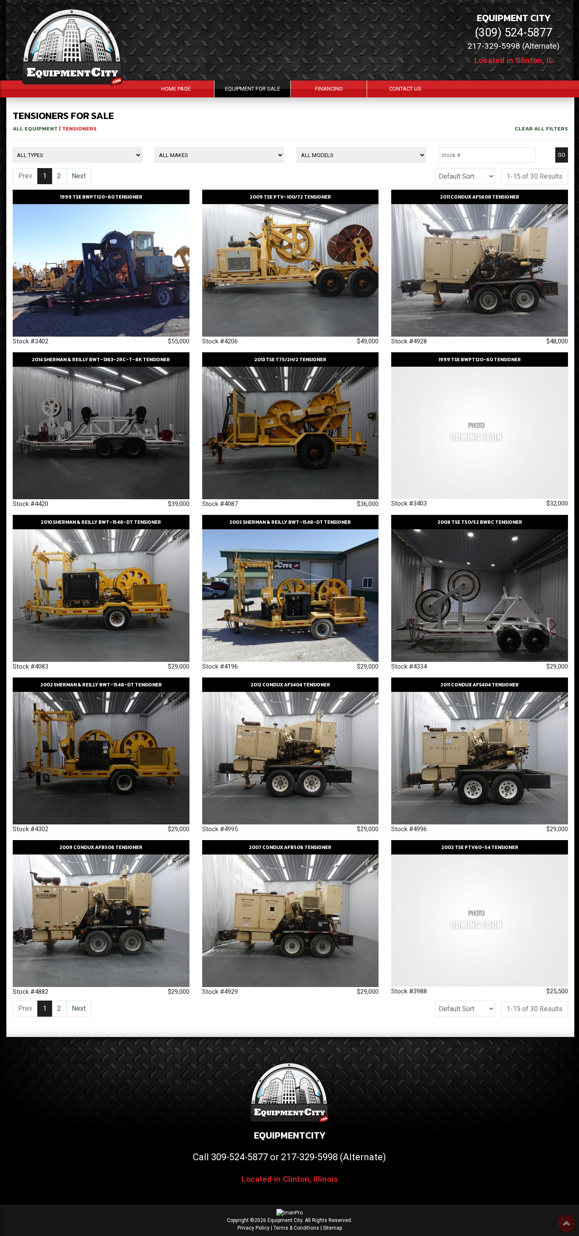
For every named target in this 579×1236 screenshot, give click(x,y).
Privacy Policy (253, 1228)
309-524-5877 (239, 1157)
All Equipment (35, 128)
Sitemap (332, 1228)
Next (79, 176)
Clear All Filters (541, 128)
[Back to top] (566, 1223)
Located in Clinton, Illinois (290, 1179)
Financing (329, 89)
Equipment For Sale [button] (252, 89)
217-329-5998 (309, 1157)
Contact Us (405, 89)
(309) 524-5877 (513, 32)
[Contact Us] (62, 1224)
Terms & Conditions (296, 1228)
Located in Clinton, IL (513, 60)
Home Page (176, 89)
